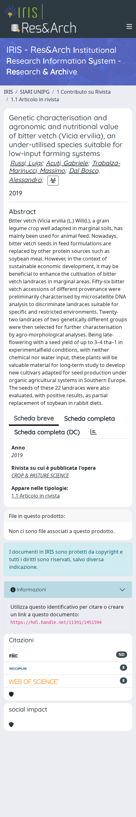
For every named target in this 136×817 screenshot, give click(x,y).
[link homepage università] (45, 26)
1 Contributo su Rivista (84, 91)
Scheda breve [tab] (34, 418)
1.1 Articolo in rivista (35, 99)
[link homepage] (23, 11)
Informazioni (30, 589)
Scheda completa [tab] (89, 418)
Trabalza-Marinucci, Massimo (64, 166)
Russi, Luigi (26, 163)
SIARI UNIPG (35, 91)
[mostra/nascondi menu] (129, 26)
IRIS (8, 91)
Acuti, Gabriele (67, 163)
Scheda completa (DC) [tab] (47, 432)
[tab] (93, 432)
